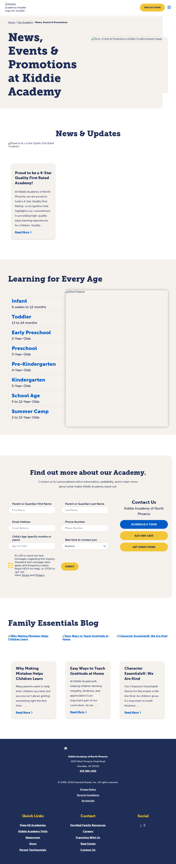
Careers (88, 831)
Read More (22, 232)
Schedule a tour (144, 524)
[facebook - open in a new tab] (140, 825)
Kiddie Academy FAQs (33, 831)
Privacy (40, 575)
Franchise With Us (88, 837)
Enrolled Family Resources (88, 825)
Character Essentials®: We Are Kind (138, 673)
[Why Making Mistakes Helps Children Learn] (33, 649)
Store (32, 843)
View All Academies (33, 825)
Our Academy (25, 22)
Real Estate (88, 843)
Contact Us (88, 849)
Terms (25, 575)
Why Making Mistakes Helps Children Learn (29, 673)
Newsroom (33, 837)
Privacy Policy (88, 789)
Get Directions (144, 547)
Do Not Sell (88, 800)
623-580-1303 (144, 535)
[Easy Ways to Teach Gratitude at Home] (88, 649)
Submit (69, 566)
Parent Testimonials (32, 849)
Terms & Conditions (88, 795)
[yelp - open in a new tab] (145, 825)
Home (11, 22)
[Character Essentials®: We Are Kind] (142, 649)
